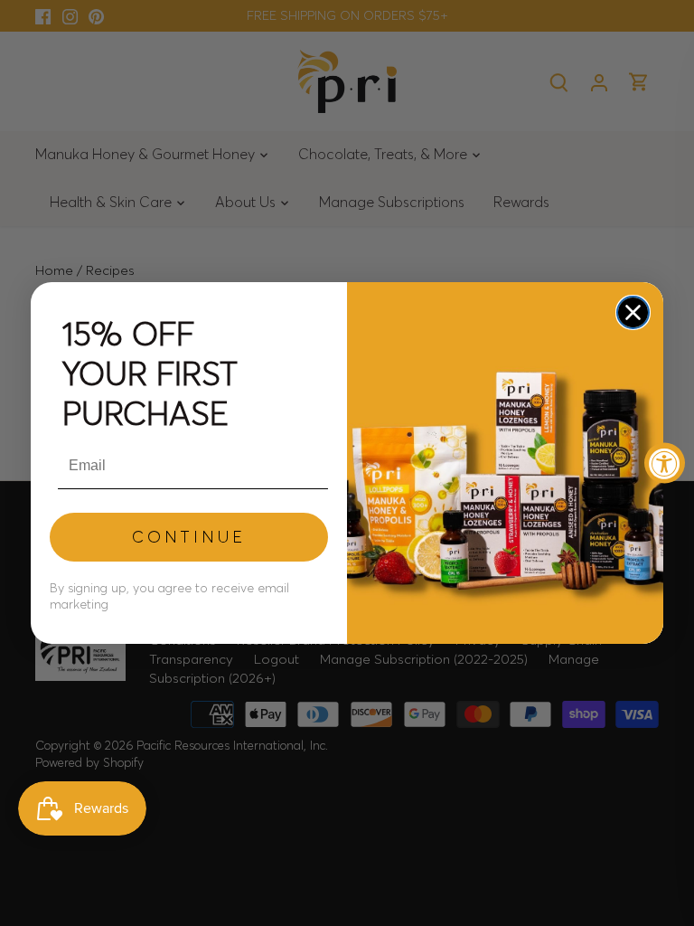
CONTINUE (189, 536)
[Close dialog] (633, 312)
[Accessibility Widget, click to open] (664, 463)
